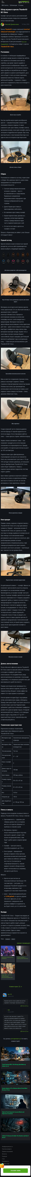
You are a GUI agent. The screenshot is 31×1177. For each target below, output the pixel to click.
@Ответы (24, 1006)
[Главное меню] (3, 2)
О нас (3, 1158)
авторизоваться (16, 1039)
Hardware (8, 939)
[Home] (23, 2)
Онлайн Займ (15, 1170)
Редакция (4, 1156)
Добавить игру (5, 1163)
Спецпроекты (5, 1161)
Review (13, 939)
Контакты (4, 1154)
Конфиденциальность (7, 1146)
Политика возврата (7, 1149)
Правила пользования (7, 1151)
